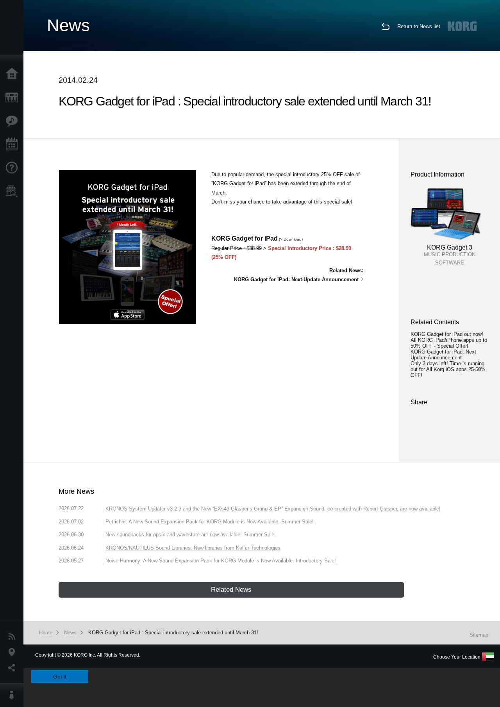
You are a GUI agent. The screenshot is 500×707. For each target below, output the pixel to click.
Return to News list (418, 26)
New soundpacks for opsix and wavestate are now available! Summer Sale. (190, 534)
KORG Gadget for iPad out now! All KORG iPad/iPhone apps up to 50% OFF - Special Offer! (449, 340)
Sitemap (479, 635)
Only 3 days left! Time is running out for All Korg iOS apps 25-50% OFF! (448, 369)
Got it (59, 676)
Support (13, 168)
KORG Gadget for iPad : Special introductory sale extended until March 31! (173, 633)
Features (13, 121)
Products (13, 97)
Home (13, 74)
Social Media (13, 668)
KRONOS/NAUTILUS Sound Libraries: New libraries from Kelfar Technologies (192, 548)
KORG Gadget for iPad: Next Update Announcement (443, 355)
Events (13, 144)
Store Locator (13, 191)
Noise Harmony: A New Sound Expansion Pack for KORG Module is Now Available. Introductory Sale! (220, 561)
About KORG (13, 695)
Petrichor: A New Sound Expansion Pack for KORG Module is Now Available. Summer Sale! (209, 522)
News (13, 637)
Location (13, 652)
